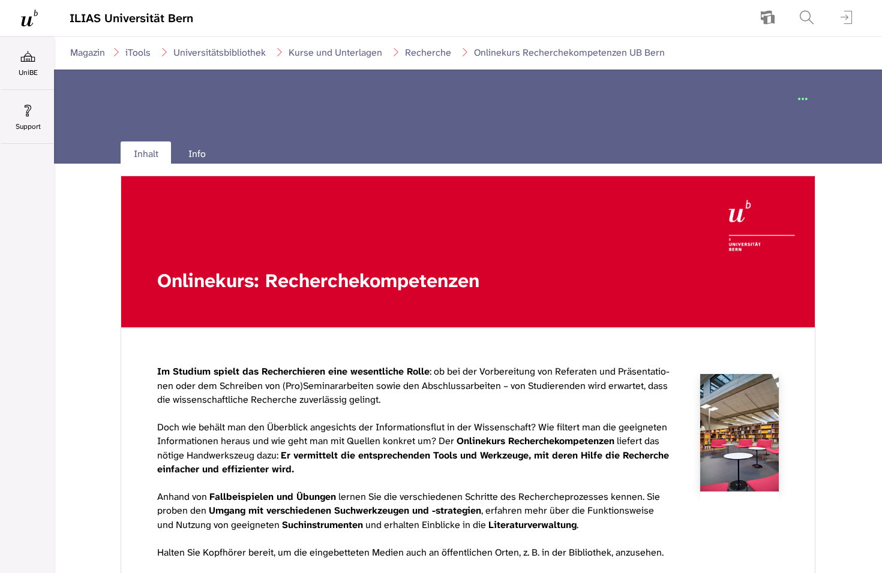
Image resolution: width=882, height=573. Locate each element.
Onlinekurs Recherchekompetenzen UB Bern (569, 52)
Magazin (87, 52)
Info (197, 153)
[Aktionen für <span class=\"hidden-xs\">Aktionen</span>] (803, 99)
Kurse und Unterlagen (335, 52)
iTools (138, 52)
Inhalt (139, 156)
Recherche (428, 52)
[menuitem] (767, 18)
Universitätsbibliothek (219, 52)
